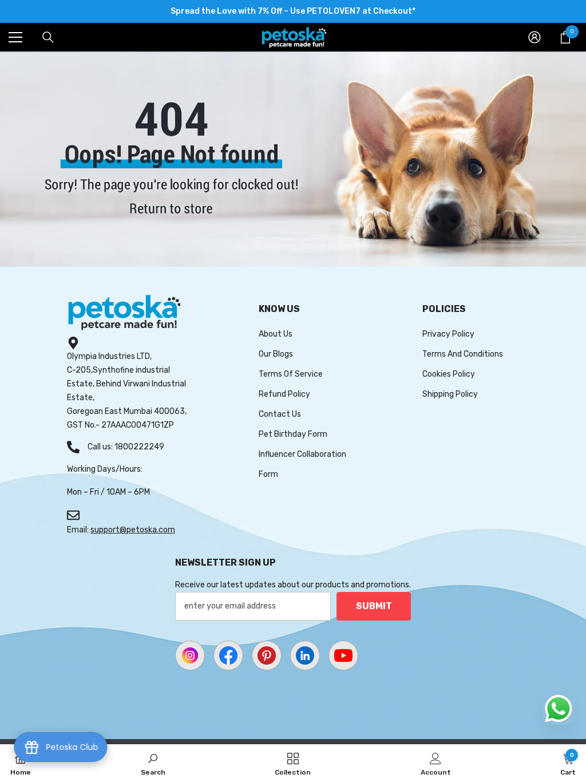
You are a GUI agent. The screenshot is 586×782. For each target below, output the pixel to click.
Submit (374, 606)
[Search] (48, 37)
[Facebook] (228, 655)
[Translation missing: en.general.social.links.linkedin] (305, 655)
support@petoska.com (132, 530)
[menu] (15, 37)
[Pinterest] (267, 655)
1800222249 (139, 447)
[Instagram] (190, 655)
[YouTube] (343, 655)
